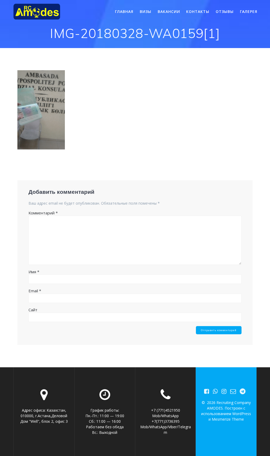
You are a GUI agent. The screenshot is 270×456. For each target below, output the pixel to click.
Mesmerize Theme (228, 419)
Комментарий (43, 212)
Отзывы (225, 11)
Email (34, 290)
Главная (124, 11)
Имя (33, 271)
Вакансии (169, 11)
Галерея (248, 11)
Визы (145, 11)
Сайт (32, 309)
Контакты (197, 11)
